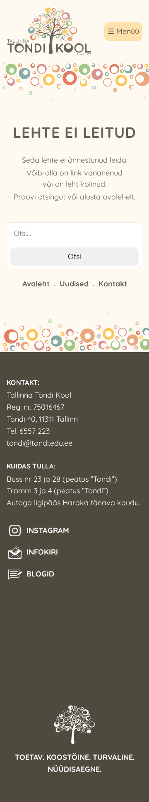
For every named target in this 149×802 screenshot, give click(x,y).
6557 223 (34, 431)
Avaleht (36, 283)
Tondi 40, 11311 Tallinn (42, 419)
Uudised (74, 283)
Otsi (74, 256)
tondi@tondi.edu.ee (39, 443)
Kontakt (113, 283)
